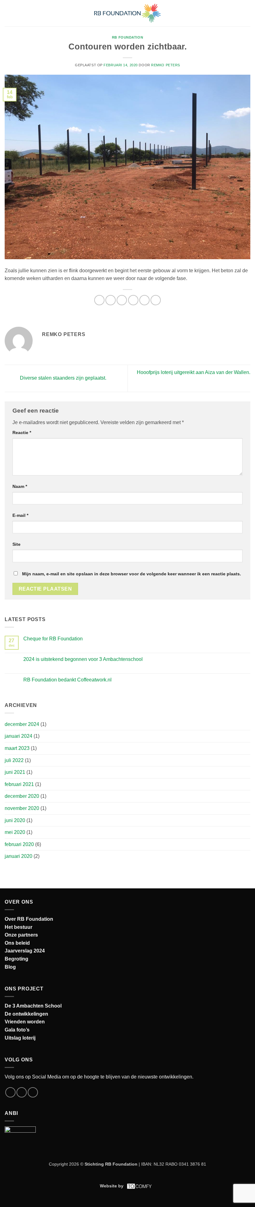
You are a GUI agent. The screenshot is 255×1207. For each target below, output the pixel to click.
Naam (19, 486)
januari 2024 (18, 736)
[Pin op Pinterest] (144, 300)
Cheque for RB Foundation (53, 638)
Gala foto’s (17, 1029)
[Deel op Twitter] (122, 300)
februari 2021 (19, 784)
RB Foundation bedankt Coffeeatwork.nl (67, 679)
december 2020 (22, 796)
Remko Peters (165, 65)
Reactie (21, 432)
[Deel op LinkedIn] (156, 300)
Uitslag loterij (20, 1038)
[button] (8, 13)
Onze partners (21, 935)
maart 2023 (17, 748)
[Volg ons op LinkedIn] (33, 1092)
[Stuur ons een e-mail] (21, 1092)
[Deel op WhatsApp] (99, 300)
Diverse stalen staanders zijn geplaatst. (62, 378)
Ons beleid (17, 943)
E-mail (20, 515)
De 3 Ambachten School (33, 1005)
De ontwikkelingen (26, 1014)
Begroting (16, 958)
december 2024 (22, 724)
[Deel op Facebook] (110, 300)
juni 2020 (15, 820)
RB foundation (127, 37)
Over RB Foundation (29, 919)
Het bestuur (18, 927)
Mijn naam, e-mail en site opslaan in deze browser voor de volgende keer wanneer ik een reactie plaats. (131, 573)
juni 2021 (15, 772)
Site (16, 544)
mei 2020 (15, 832)
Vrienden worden (25, 1021)
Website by (111, 1185)
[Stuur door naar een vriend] (133, 300)
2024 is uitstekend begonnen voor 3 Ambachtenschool (83, 659)
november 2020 (22, 808)
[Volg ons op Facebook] (10, 1092)
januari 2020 (18, 856)
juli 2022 (14, 760)
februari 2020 (19, 844)
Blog (10, 967)
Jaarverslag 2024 (25, 950)
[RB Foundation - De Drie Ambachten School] (127, 13)
